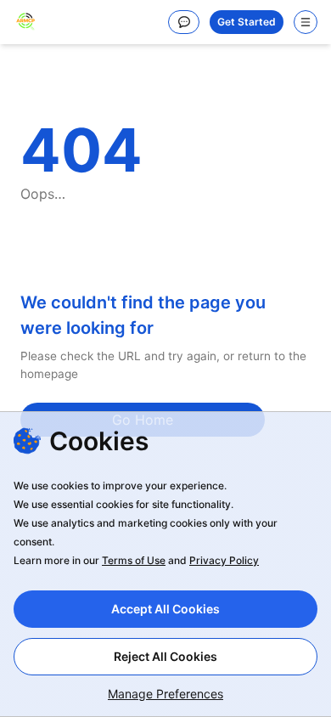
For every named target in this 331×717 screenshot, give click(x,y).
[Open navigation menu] (305, 22)
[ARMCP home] (25, 22)
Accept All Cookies (165, 608)
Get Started (246, 21)
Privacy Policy (224, 560)
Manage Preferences (165, 693)
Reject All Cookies (165, 656)
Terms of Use (134, 560)
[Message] (183, 22)
